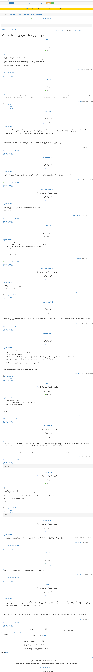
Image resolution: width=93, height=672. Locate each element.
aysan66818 (48, 472)
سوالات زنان (21, 25)
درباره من (43, 3)
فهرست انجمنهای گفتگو (13, 25)
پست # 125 (16, 261)
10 (72, 30)
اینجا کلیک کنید (26, 8)
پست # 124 (16, 218)
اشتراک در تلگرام (6, 76)
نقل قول (11, 76)
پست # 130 (16, 459)
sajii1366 (48, 552)
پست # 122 (16, 150)
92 (77, 30)
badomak (48, 225)
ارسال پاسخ (11, 29)
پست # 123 (16, 182)
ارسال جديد (4, 29)
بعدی (80, 30)
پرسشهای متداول (12, 14)
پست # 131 (16, 507)
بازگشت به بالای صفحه (7, 75)
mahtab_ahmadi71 (48, 189)
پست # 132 (16, 545)
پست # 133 (16, 577)
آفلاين (4, 54)
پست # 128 (16, 376)
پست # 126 (16, 294)
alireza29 (48, 79)
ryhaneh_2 (48, 383)
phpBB (6, 652)
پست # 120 (16, 72)
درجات (32, 14)
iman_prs (48, 111)
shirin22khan (47, 520)
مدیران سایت (26, 14)
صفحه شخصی (23, 3)
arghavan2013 (48, 302)
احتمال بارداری (29, 25)
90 (75, 30)
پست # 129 (16, 418)
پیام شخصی (5, 53)
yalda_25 (48, 39)
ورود (53, 3)
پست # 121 (16, 104)
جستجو (16, 3)
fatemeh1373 (48, 157)
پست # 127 (16, 326)
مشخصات (10, 53)
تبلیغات (37, 3)
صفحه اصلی (5, 3)
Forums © (91, 657)
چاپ (16, 29)
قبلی (62, 30)
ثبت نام (48, 3)
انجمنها (11, 3)
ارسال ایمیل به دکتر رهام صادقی (46, 667)
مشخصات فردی (39, 14)
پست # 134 (16, 622)
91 (76, 30)
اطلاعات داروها (31, 3)
